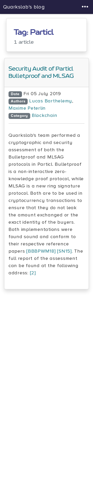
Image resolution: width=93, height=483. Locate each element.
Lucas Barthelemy (50, 101)
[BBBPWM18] (41, 251)
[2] (33, 273)
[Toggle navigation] (85, 7)
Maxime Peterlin (27, 108)
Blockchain (44, 115)
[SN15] (64, 251)
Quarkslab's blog (24, 7)
